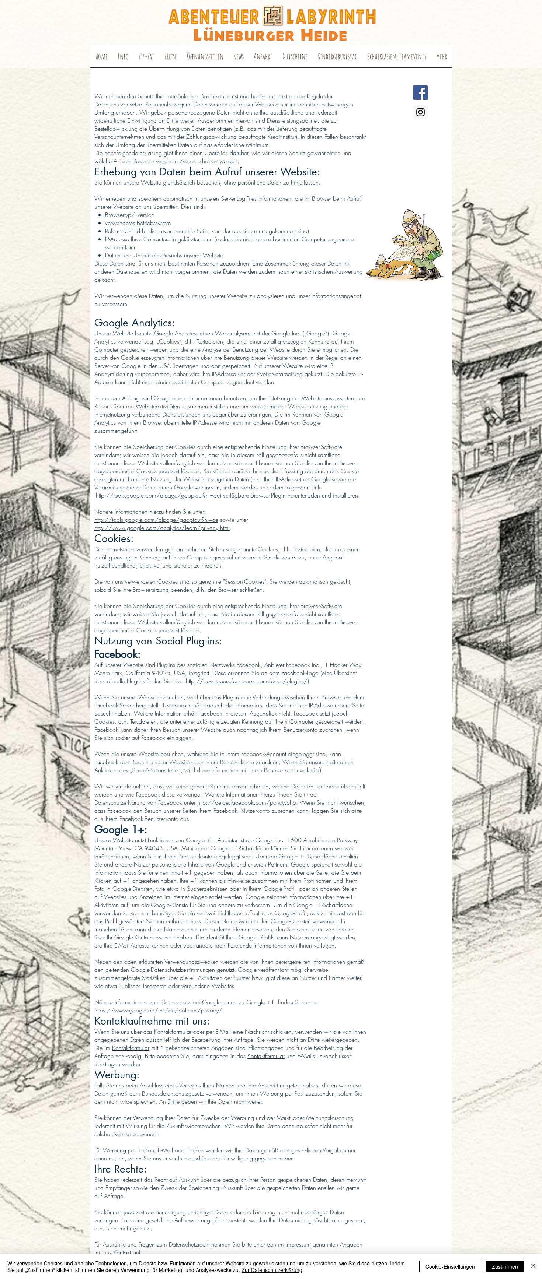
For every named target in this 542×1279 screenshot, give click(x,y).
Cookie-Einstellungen (450, 1266)
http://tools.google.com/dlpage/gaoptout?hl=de (158, 495)
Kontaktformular (172, 1031)
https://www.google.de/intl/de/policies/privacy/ (158, 1010)
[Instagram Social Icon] (420, 112)
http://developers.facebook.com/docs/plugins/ (247, 681)
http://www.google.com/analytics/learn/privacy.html (162, 528)
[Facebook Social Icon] (420, 92)
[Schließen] (533, 1266)
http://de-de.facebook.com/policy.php (246, 802)
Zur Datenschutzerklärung (272, 1269)
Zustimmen (505, 1266)
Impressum (298, 1244)
